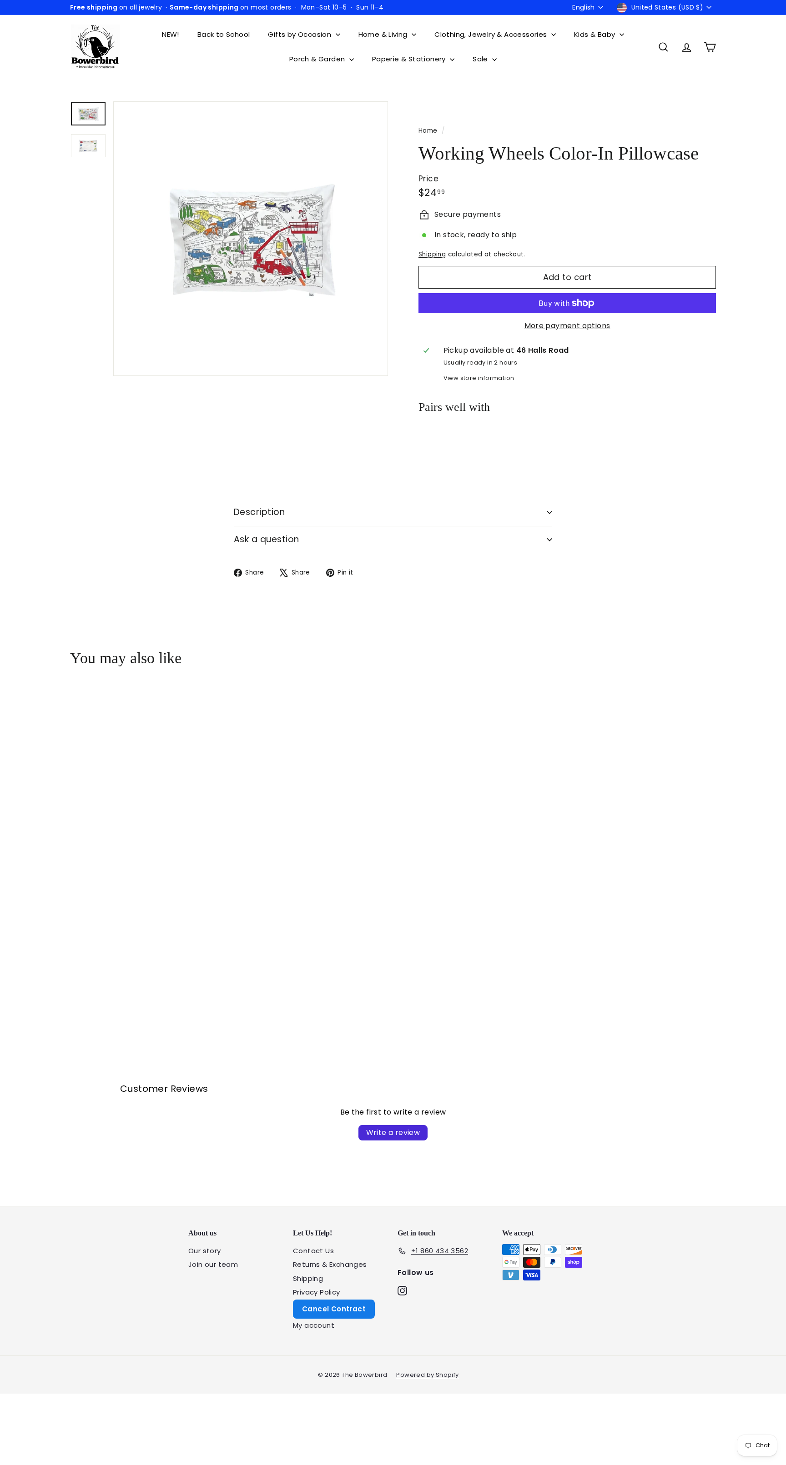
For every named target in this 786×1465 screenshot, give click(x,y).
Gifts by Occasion (300, 34)
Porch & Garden (318, 59)
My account (313, 1325)
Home (428, 130)
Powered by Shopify (427, 1374)
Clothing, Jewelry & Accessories (491, 34)
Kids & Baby (595, 34)
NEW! (170, 34)
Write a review (393, 1132)
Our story (204, 1250)
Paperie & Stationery (410, 59)
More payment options (567, 325)
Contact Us (313, 1250)
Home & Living (384, 34)
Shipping (432, 254)
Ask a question (266, 539)
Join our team (213, 1264)
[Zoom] (251, 238)
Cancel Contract (334, 1309)
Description (259, 512)
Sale (481, 59)
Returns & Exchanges (330, 1264)
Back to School (223, 34)
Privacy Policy (316, 1292)
